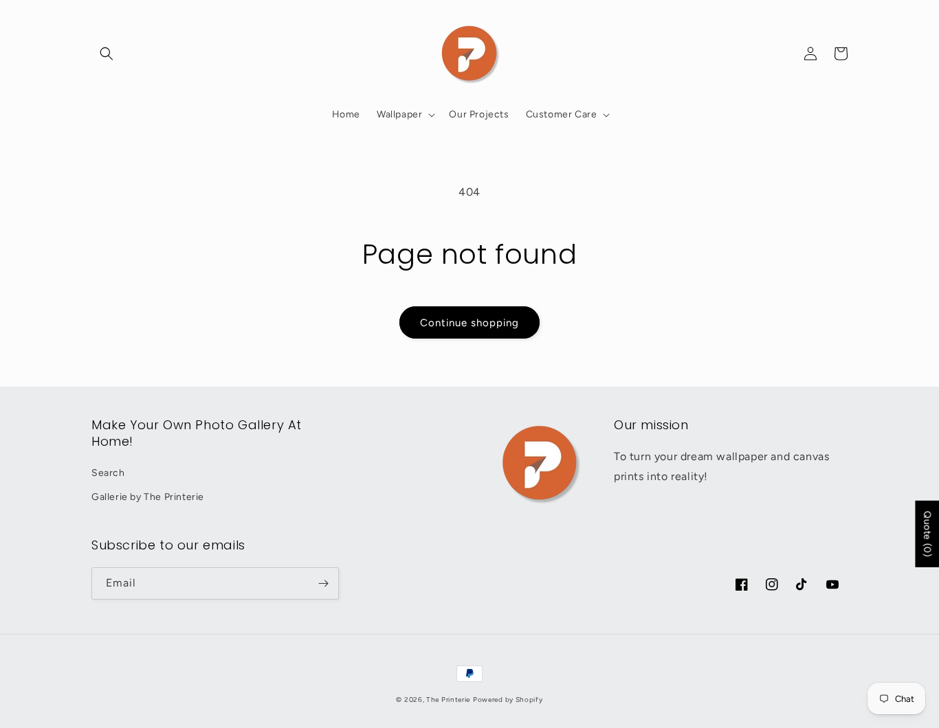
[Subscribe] (323, 583)
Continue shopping (469, 323)
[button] (106, 53)
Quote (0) (927, 534)
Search (108, 473)
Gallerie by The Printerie (147, 497)
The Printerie (448, 699)
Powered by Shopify (508, 699)
